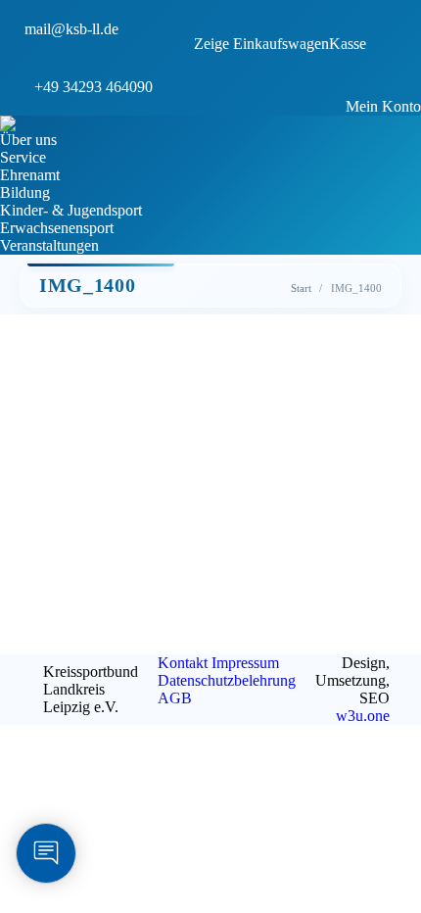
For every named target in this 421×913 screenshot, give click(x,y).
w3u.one (363, 715)
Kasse (347, 43)
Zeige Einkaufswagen (261, 43)
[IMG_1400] (210, 463)
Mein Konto (383, 106)
